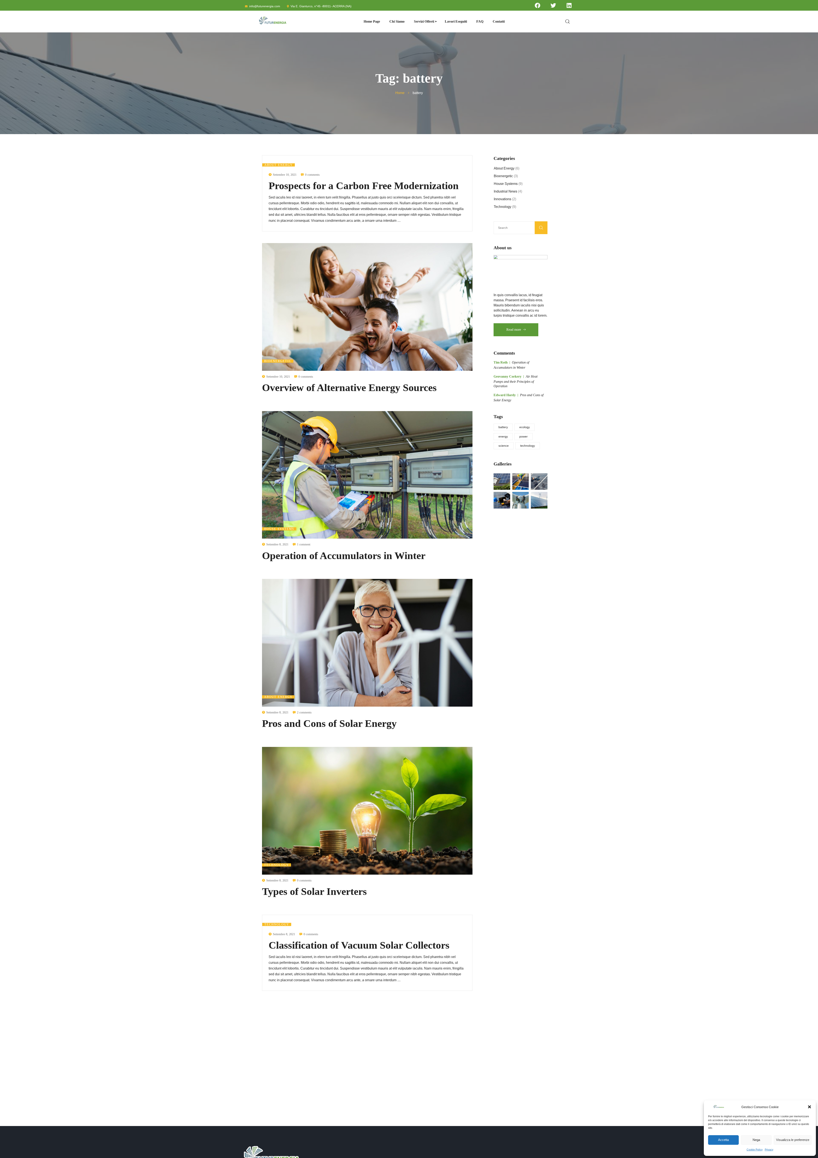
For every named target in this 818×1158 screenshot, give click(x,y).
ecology (524, 427)
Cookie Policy (755, 1149)
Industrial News (505, 191)
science (503, 445)
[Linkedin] (569, 5)
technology (527, 445)
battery (503, 427)
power (523, 436)
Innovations (502, 199)
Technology (276, 865)
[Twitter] (553, 5)
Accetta (723, 1140)
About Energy (278, 165)
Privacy (769, 1149)
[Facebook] (537, 5)
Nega (756, 1140)
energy (503, 436)
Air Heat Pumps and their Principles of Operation (515, 381)
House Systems (279, 528)
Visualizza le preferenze (792, 1140)
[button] (809, 1107)
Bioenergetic (277, 361)
